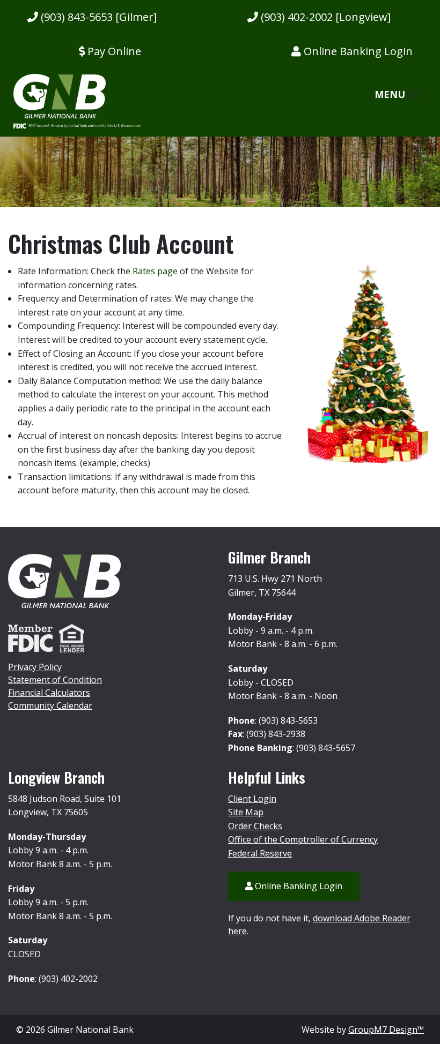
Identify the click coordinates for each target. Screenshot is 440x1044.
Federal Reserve (260, 853)
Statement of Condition (55, 680)
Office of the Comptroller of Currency (303, 839)
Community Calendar (50, 705)
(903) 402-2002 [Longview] (324, 17)
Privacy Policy (35, 667)
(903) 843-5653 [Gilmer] (97, 17)
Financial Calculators (49, 692)
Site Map (245, 812)
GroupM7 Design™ (386, 1029)
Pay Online (113, 51)
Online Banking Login (357, 51)
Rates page (155, 271)
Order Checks (255, 826)
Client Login (252, 799)
